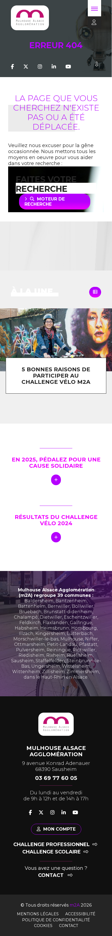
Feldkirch (30, 622)
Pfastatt (88, 644)
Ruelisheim (80, 655)
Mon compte (59, 829)
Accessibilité (80, 913)
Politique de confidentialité (56, 919)
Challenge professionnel (51, 844)
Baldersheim (39, 600)
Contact (51, 875)
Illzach (26, 633)
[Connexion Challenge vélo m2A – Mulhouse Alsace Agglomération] (92, 23)
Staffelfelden (50, 660)
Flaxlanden (55, 622)
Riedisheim (31, 655)
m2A (75, 905)
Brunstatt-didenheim (67, 611)
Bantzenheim (71, 600)
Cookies (43, 925)
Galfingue (81, 622)
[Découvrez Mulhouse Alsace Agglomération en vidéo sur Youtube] (68, 67)
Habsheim (26, 628)
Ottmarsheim (29, 644)
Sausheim (22, 660)
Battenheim (32, 606)
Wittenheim (26, 671)
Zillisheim (53, 671)
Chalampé (26, 617)
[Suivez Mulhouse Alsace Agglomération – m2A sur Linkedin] (54, 67)
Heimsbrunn (54, 628)
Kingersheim (50, 633)
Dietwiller (51, 617)
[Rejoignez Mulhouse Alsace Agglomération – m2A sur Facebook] (12, 67)
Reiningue (58, 649)
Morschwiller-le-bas (35, 639)
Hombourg (84, 628)
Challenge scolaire (51, 852)
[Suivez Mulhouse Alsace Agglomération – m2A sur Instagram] (40, 67)
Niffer (91, 639)
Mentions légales (38, 913)
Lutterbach (80, 633)
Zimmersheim (83, 671)
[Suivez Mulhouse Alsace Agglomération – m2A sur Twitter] (25, 67)
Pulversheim (30, 649)
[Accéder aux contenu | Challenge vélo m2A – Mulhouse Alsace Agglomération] (96, 67)
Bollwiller (82, 606)
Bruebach (30, 611)
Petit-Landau (62, 644)
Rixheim (55, 655)
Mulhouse (71, 639)
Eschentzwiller (80, 617)
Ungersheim (45, 666)
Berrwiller (59, 606)
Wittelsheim (76, 666)
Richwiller (84, 649)
